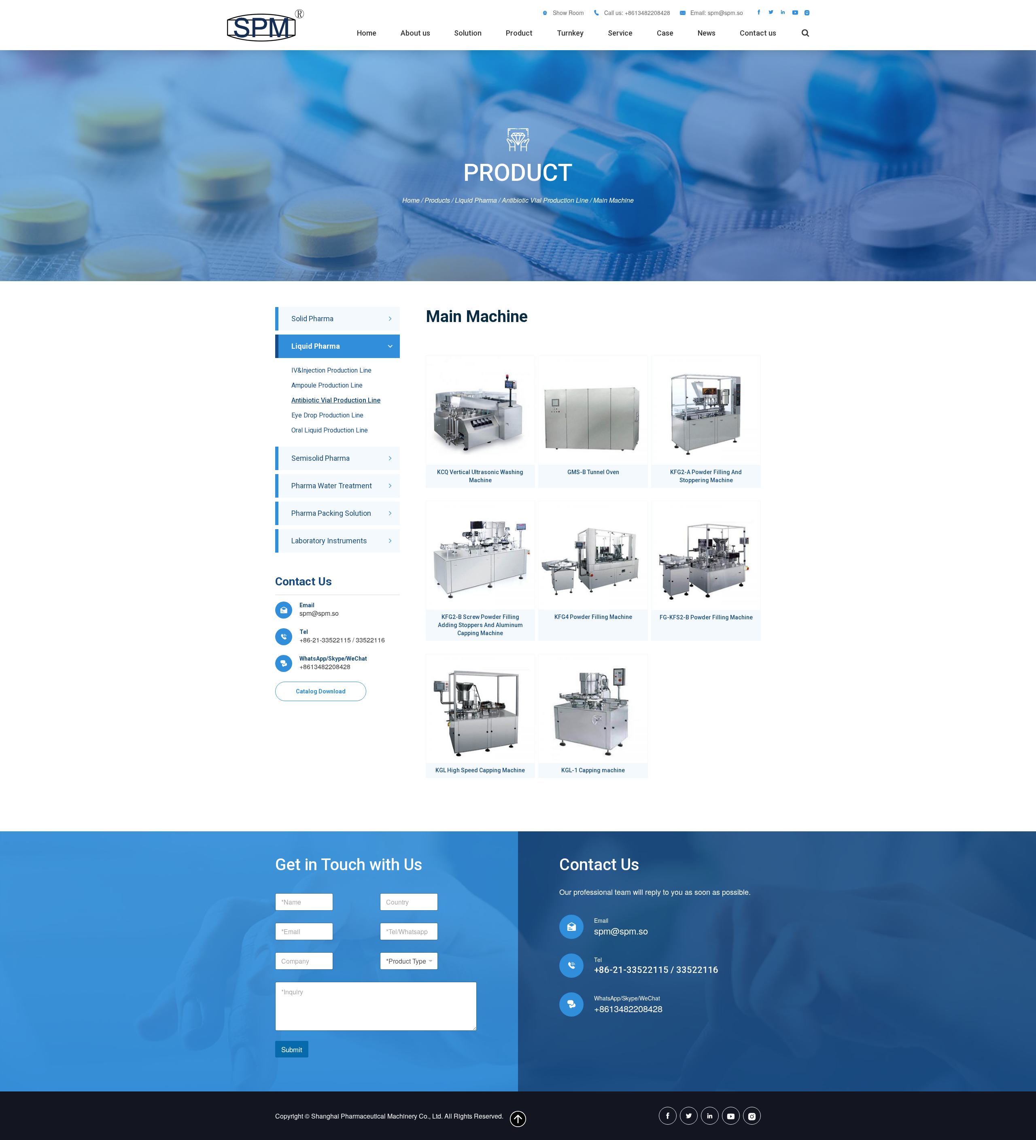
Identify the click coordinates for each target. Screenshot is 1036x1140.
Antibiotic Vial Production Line (545, 200)
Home (366, 33)
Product (519, 33)
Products (437, 200)
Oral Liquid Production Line (329, 430)
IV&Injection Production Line (331, 370)
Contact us (758, 33)
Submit (291, 1049)
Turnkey (570, 33)
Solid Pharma (312, 318)
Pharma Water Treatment (331, 485)
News (706, 33)
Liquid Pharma (476, 200)
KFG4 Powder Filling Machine (593, 617)
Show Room (568, 12)
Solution (468, 33)
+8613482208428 (324, 666)
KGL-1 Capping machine (593, 770)
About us (415, 33)
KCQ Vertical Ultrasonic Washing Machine (480, 476)
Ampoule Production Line (327, 385)
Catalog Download (321, 691)
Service (620, 33)
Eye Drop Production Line (327, 415)
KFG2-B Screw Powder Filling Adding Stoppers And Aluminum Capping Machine (480, 625)
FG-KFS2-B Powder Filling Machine (706, 617)
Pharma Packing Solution (331, 513)
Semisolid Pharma (320, 458)
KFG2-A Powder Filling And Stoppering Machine (706, 476)
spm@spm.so (725, 12)
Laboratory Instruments (329, 540)
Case (665, 33)
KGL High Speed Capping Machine (480, 770)
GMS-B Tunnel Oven (593, 472)
